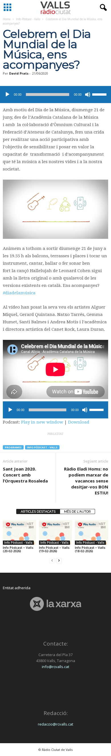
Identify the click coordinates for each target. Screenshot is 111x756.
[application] (55, 94)
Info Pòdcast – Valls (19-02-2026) (54, 549)
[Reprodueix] (7, 94)
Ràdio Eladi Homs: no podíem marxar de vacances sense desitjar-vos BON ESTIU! (86, 481)
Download (78, 422)
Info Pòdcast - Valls (28, 19)
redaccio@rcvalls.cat (55, 724)
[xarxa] (55, 604)
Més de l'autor (77, 511)
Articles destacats (38, 511)
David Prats (18, 73)
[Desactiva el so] (88, 94)
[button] (102, 7)
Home (7, 19)
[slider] (100, 94)
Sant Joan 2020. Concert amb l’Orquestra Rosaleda (25, 475)
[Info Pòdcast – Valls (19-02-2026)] (55, 532)
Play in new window (42, 422)
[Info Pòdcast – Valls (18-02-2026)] (91, 532)
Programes (13, 447)
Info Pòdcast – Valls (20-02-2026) (18, 549)
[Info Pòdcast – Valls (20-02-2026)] (19, 532)
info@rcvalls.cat (55, 666)
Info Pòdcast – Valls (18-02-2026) (90, 549)
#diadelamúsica (19, 292)
